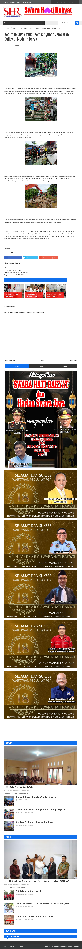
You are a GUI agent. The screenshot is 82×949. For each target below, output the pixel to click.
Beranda (42, 360)
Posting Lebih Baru (10, 360)
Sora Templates (54, 946)
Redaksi (12, 2)
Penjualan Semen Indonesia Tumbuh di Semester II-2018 (34, 916)
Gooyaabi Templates (73, 946)
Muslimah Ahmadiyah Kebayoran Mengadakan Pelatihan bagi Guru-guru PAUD (42, 809)
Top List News (27, 2)
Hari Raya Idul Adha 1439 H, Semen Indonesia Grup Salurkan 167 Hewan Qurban (42, 903)
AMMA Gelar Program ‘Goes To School (19, 787)
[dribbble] (69, 2)
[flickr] (65, 2)
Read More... (28, 790)
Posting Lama (74, 360)
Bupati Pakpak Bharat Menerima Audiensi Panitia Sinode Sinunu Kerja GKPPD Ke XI (37, 881)
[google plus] (77, 2)
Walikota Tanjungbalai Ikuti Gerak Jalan (29, 891)
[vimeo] (61, 2)
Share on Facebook (15, 258)
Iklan (18, 2)
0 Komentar (18, 790)
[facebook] (53, 2)
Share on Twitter (32, 258)
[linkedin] (73, 2)
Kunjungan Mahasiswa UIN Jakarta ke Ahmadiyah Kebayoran (36, 797)
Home (6, 2)
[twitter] (57, 2)
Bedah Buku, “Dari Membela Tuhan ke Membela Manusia (34, 822)
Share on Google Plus (50, 258)
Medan (24, 45)
